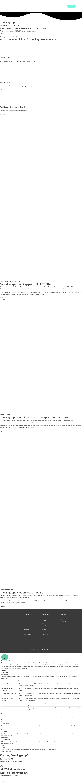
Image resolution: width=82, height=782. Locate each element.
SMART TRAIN (46, 6)
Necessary (5, 672)
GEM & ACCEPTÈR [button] (6, 751)
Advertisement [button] (4, 737)
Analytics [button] (3, 729)
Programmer (55, 6)
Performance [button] (4, 721)
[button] (2, 33)
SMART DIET (37, 6)
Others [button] (3, 745)
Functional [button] (3, 713)
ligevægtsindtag (4, 422)
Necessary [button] (3, 670)
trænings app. (33, 427)
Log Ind (63, 6)
